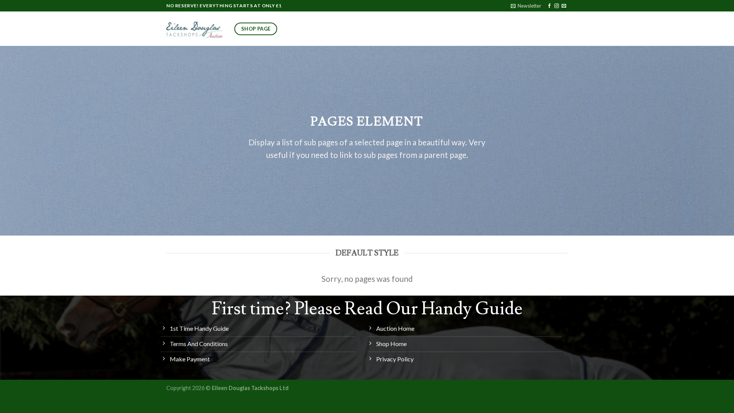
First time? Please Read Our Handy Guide (367, 309)
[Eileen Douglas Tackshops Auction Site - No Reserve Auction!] (194, 29)
